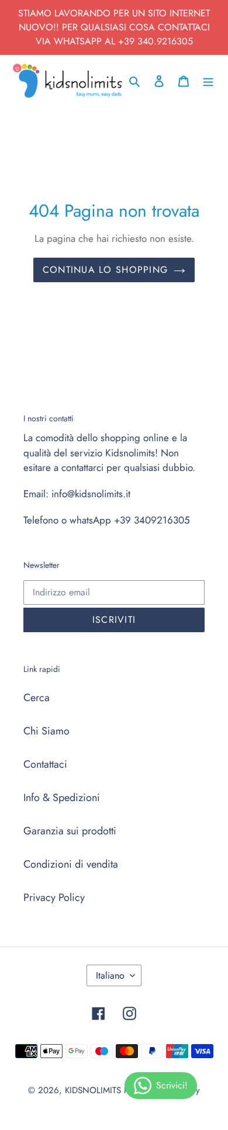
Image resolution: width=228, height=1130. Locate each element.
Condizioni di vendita (70, 864)
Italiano (110, 975)
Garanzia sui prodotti (69, 830)
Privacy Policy (54, 897)
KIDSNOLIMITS (93, 1090)
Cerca (36, 697)
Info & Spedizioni (61, 797)
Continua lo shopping (105, 269)
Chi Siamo (46, 731)
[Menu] (208, 80)
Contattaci (45, 764)
